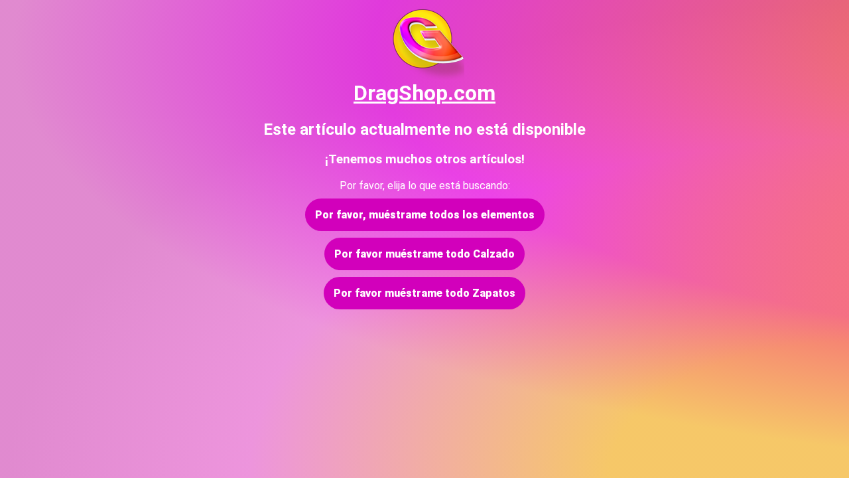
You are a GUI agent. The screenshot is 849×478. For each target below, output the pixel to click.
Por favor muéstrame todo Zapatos (424, 293)
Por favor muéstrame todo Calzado (424, 254)
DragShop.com (424, 93)
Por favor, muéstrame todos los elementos (425, 214)
